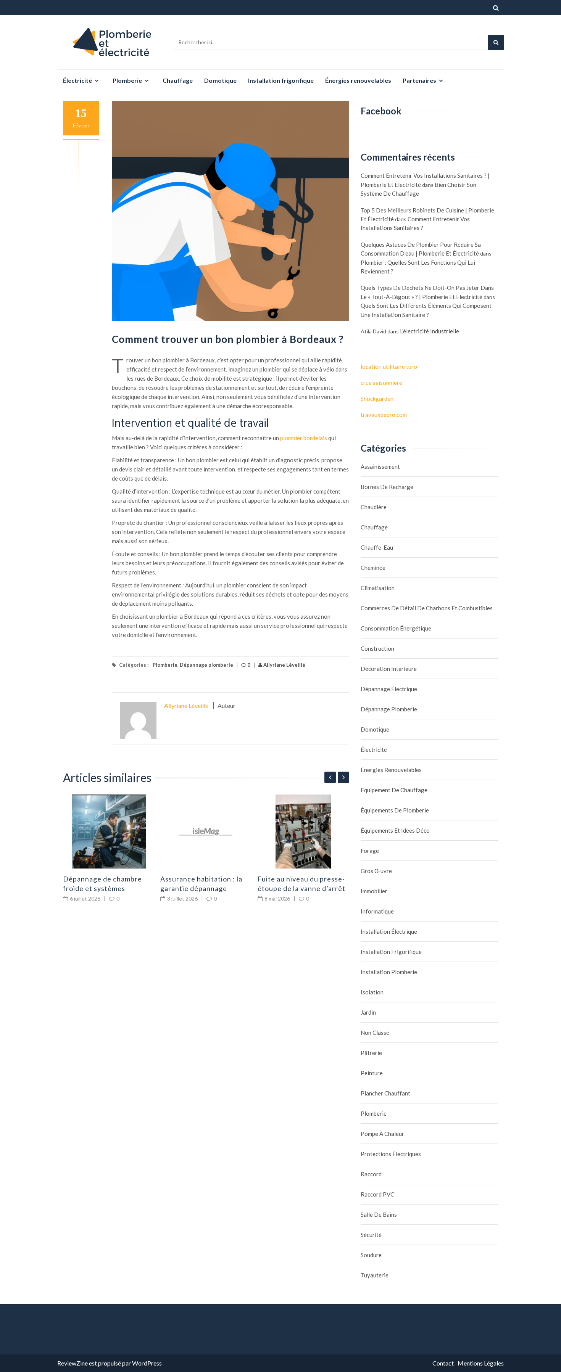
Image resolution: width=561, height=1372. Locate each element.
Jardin (368, 1012)
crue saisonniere (381, 382)
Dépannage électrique (389, 688)
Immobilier (374, 891)
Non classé (375, 1032)
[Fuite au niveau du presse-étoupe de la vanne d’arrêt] (303, 832)
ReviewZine (72, 1363)
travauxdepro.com (384, 414)
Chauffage (178, 80)
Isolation (372, 992)
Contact (443, 1363)
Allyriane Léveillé (283, 665)
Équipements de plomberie (395, 810)
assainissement (380, 466)
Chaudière (374, 506)
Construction (377, 648)
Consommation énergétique (396, 628)
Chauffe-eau (377, 547)
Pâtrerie (371, 1052)
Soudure (371, 1254)
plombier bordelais (303, 437)
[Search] (496, 42)
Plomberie (127, 80)
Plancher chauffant (385, 1093)
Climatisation (378, 587)
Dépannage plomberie (206, 665)
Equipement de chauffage (394, 790)
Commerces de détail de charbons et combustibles (427, 608)
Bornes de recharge (387, 486)
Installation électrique (389, 931)
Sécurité (371, 1234)
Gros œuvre (376, 870)
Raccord (371, 1174)
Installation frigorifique (281, 80)
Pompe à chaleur (382, 1133)
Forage (370, 850)
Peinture (372, 1073)
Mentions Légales (481, 1363)
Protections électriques (391, 1153)
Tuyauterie (375, 1275)
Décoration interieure (389, 668)
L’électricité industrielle (429, 331)
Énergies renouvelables (358, 80)
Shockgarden (377, 398)
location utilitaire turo (389, 366)
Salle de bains (379, 1214)
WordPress (147, 1363)
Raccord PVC (377, 1194)
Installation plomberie (389, 971)
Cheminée (373, 567)
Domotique (220, 80)
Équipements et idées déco (395, 830)
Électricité (77, 80)
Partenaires (419, 80)
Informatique (377, 911)
